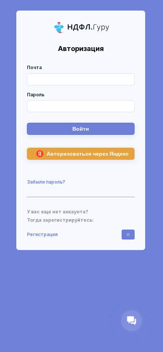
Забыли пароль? (46, 182)
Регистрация (42, 234)
